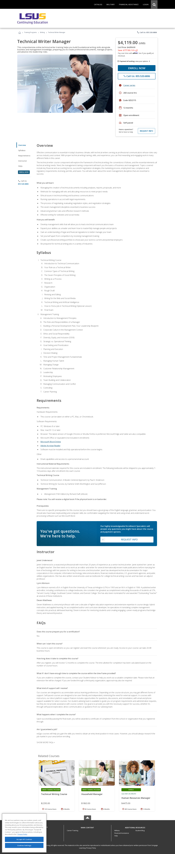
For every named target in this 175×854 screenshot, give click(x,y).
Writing (42, 32)
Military (117, 830)
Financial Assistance (121, 833)
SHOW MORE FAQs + (46, 742)
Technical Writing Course (54, 794)
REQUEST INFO (146, 131)
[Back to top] (87, 827)
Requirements (24, 155)
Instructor (22, 161)
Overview (22, 145)
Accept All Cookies (24, 839)
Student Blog (140, 830)
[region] (24, 833)
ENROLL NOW (136, 68)
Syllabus (21, 150)
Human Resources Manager (135, 797)
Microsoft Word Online (50, 441)
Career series (129, 85)
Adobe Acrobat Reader (50, 445)
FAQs (20, 166)
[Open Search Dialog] (154, 4)
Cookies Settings (24, 845)
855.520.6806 (23, 184)
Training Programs (30, 32)
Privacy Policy (91, 848)
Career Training (72, 830)
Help (116, 836)
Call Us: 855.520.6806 (147, 32)
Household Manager (91, 794)
